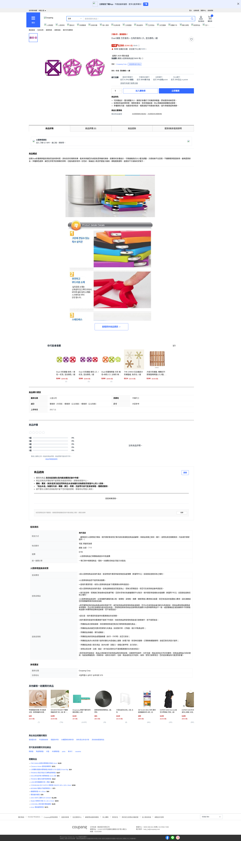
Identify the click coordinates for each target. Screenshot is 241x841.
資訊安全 (115, 817)
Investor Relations (34, 817)
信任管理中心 (77, 817)
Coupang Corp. (128, 64)
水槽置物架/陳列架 (67, 740)
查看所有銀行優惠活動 (129, 83)
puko (63, 751)
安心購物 (105, 817)
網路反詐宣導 (159, 817)
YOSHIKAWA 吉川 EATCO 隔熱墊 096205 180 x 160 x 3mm (51, 785)
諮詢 (185, 473)
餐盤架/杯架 (55, 740)
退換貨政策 (65, 817)
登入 (190, 10)
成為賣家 (210, 10)
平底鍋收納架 (43, 740)
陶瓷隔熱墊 (40, 751)
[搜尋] (192, 18)
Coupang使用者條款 (51, 817)
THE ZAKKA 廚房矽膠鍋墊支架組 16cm (44, 763)
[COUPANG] (79, 828)
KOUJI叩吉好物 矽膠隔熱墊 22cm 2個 (43, 776)
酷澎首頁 (32, 30)
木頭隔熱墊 (55, 751)
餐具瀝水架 (32, 740)
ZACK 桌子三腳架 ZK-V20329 (41, 798)
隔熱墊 (31, 751)
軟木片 (70, 751)
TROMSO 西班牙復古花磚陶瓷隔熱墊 (43, 773)
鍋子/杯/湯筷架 (68, 30)
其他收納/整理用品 (98, 740)
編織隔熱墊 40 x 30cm (38, 791)
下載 (145, 4)
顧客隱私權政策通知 (92, 817)
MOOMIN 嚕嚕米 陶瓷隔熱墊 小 (41, 788)
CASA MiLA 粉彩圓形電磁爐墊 (41, 804)
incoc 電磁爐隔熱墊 (37, 807)
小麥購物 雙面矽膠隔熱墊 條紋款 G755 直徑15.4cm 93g (49, 769)
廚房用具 (49, 30)
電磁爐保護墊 (35, 795)
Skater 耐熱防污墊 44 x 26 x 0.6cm (42, 801)
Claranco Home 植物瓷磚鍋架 (41, 766)
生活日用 (40, 30)
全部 (69, 19)
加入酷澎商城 (146, 817)
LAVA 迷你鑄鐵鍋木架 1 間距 (40, 782)
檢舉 (181, 512)
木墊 (47, 751)
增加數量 (120, 92)
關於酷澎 (21, 817)
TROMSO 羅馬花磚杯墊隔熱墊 (41, 779)
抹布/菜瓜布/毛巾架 (82, 740)
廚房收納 (57, 30)
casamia (78, 751)
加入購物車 (141, 91)
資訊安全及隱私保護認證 (130, 817)
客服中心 (203, 10)
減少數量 (120, 89)
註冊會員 (196, 10)
